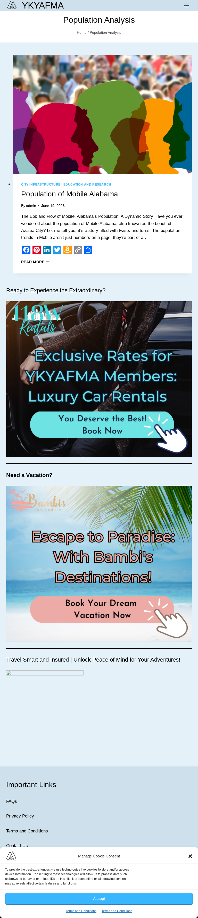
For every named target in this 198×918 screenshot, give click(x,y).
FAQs (11, 801)
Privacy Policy (20, 816)
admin (31, 206)
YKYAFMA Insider (83, 909)
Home (55, 909)
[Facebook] (71, 887)
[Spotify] (126, 887)
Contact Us (17, 845)
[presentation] (102, 114)
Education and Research (87, 184)
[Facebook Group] (85, 887)
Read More (35, 262)
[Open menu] (186, 5)
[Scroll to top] (185, 910)
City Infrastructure (41, 184)
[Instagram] (113, 887)
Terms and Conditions (27, 831)
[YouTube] (99, 887)
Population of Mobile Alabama (69, 194)
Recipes (113, 909)
